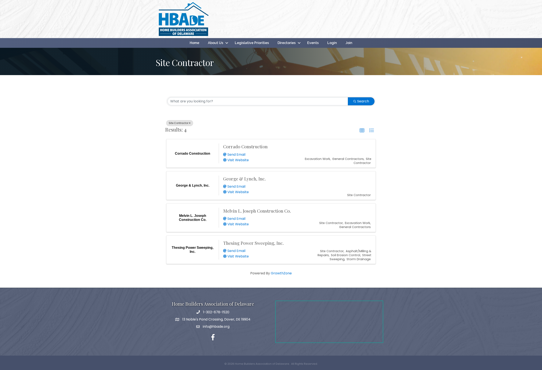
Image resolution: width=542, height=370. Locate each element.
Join (349, 43)
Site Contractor (178, 123)
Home (194, 43)
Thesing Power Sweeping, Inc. (253, 243)
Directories (287, 43)
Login (332, 43)
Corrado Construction (245, 146)
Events (313, 43)
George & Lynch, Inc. (244, 179)
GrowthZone (281, 273)
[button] (362, 130)
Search (363, 101)
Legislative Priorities (252, 43)
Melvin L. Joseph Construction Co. (257, 211)
